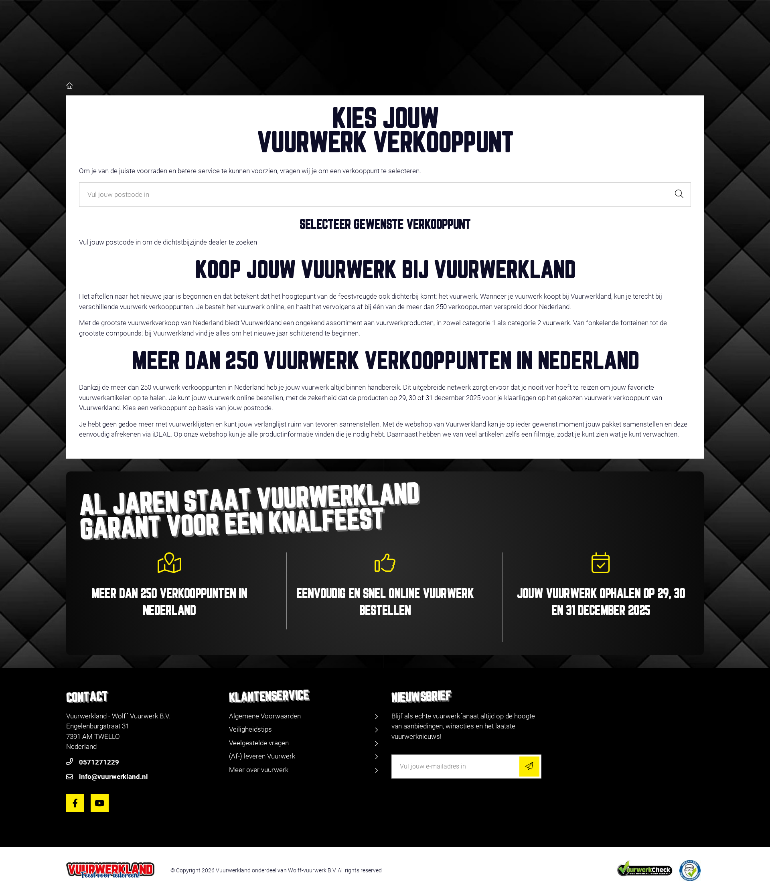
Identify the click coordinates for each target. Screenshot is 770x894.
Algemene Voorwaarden (265, 716)
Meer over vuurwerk (258, 770)
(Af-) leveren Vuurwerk (262, 756)
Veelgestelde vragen (259, 743)
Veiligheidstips (250, 729)
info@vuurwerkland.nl (113, 777)
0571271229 (99, 762)
